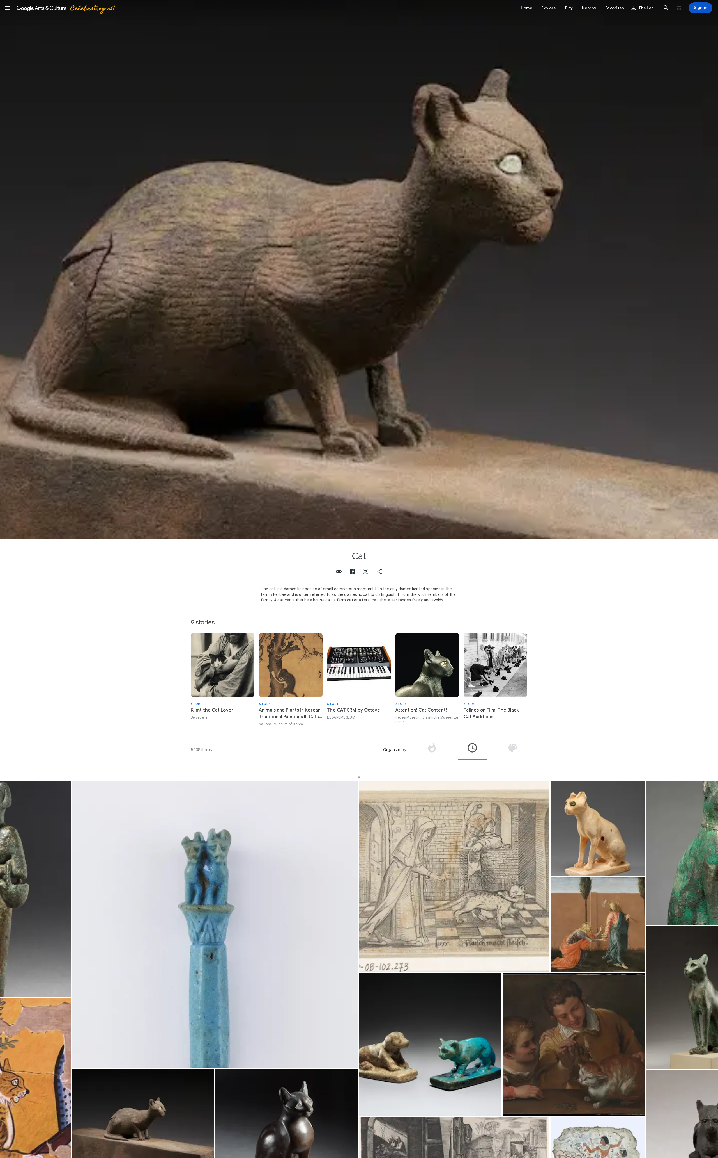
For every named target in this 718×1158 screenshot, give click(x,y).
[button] (8, 8)
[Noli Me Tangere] (598, 924)
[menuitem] (359, 773)
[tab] (432, 750)
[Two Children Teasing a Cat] (574, 1044)
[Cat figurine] (430, 1044)
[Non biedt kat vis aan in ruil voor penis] (454, 876)
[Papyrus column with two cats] (215, 924)
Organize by (394, 749)
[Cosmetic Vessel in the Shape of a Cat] (598, 828)
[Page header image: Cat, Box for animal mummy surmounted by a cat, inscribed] (359, 269)
